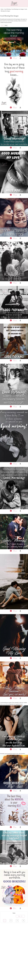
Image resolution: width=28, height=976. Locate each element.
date (2, 25)
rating (6, 25)
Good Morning (7, 9)
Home (2, 9)
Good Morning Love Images (17, 9)
